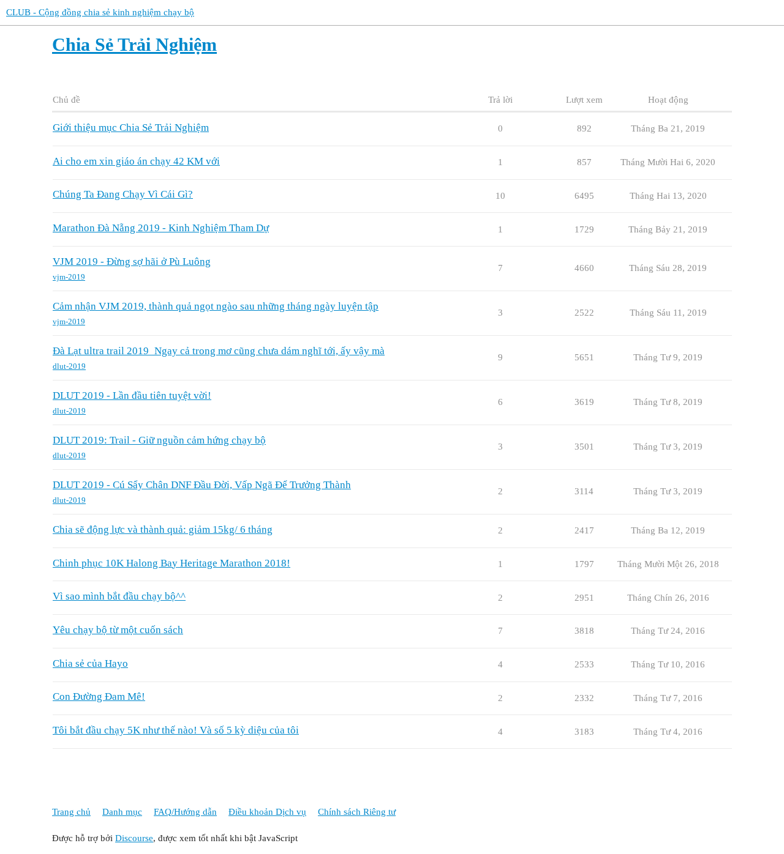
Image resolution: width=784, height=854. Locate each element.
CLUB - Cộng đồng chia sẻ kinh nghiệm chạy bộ (100, 12)
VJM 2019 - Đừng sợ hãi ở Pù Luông (132, 261)
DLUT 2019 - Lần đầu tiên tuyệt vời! (132, 395)
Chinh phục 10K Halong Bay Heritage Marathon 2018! (171, 563)
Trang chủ (71, 812)
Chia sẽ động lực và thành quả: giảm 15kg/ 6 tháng (163, 529)
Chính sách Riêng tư (357, 812)
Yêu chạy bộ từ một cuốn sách (118, 630)
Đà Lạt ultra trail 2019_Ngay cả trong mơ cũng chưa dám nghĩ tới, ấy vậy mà (219, 351)
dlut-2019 (69, 366)
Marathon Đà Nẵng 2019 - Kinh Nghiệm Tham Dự (161, 228)
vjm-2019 (69, 276)
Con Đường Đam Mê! (99, 696)
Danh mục (122, 812)
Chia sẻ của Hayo (90, 663)
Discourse (134, 838)
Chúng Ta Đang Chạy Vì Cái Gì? (123, 194)
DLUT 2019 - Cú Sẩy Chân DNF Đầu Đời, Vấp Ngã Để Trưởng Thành (202, 485)
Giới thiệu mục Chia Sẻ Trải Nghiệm (131, 127)
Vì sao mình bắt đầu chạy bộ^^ (119, 596)
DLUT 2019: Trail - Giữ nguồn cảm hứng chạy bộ (159, 440)
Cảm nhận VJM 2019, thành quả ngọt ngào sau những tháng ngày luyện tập (216, 306)
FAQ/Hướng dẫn (185, 812)
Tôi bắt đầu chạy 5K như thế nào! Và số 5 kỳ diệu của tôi (176, 730)
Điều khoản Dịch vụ (267, 812)
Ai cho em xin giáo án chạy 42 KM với (136, 161)
